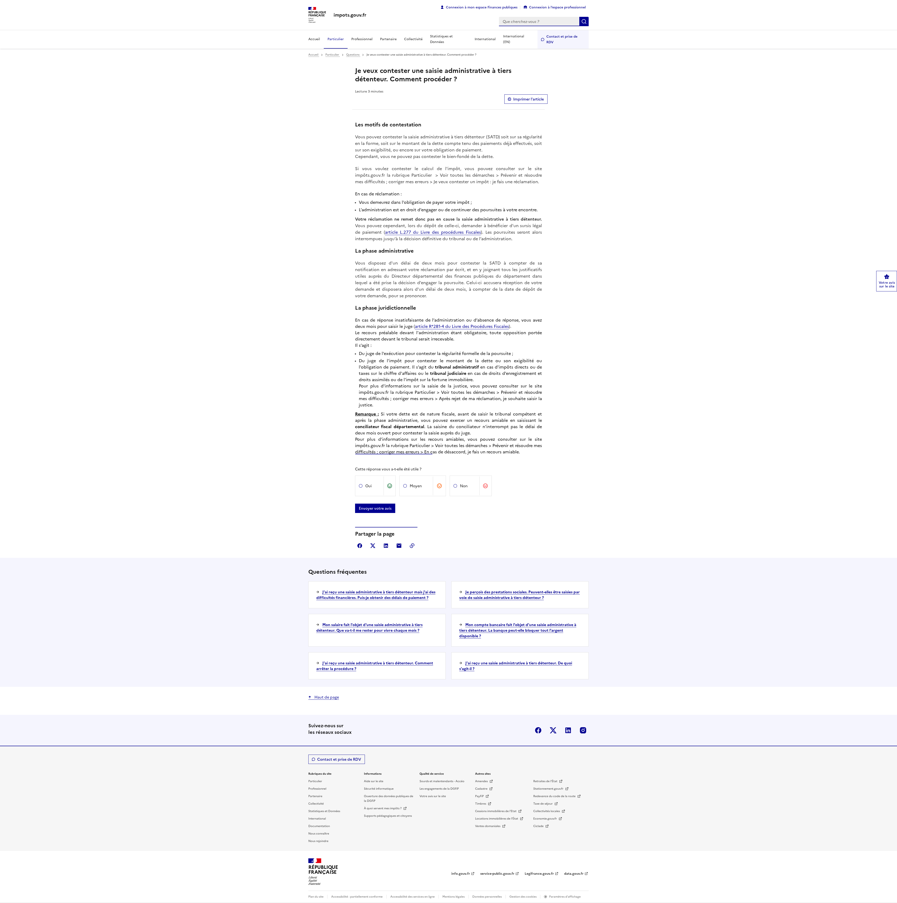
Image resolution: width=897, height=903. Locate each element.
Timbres (481, 804)
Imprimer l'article (528, 99)
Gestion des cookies (523, 897)
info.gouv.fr (460, 873)
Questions (353, 55)
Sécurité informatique (379, 789)
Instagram (583, 730)
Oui (368, 486)
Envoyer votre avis (375, 508)
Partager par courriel (399, 545)
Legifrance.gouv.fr (539, 873)
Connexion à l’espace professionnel (557, 7)
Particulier (335, 39)
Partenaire (388, 39)
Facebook (538, 730)
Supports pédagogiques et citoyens (388, 816)
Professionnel (362, 39)
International (485, 39)
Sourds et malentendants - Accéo (442, 781)
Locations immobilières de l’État (497, 819)
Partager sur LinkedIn (386, 545)
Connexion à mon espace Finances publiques (481, 7)
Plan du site (316, 897)
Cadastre (481, 789)
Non (464, 486)
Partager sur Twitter (372, 545)
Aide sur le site (373, 781)
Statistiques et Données (441, 39)
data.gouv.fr (574, 873)
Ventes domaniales (488, 826)
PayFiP (479, 796)
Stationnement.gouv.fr (548, 789)
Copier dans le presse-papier (412, 545)
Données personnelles (487, 897)
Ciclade (538, 826)
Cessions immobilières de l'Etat (496, 811)
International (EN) (513, 39)
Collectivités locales (547, 811)
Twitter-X (553, 730)
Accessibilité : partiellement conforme (357, 897)
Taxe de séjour (543, 804)
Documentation (319, 826)
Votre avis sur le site (433, 796)
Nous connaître (318, 833)
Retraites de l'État (545, 781)
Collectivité (413, 39)
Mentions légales (453, 897)
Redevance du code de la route (554, 796)
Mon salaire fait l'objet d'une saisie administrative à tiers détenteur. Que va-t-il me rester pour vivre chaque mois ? (369, 627)
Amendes (481, 781)
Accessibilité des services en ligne (412, 897)
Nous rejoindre (318, 841)
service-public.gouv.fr (497, 873)
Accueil (314, 39)
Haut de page (326, 697)
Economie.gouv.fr (545, 819)
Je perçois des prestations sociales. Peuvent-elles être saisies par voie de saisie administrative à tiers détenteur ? (519, 594)
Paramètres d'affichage (565, 897)
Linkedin (568, 730)
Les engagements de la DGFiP (439, 789)
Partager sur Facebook (359, 545)
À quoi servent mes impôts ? (383, 808)
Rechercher (584, 21)
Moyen (416, 486)
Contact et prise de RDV (561, 39)
